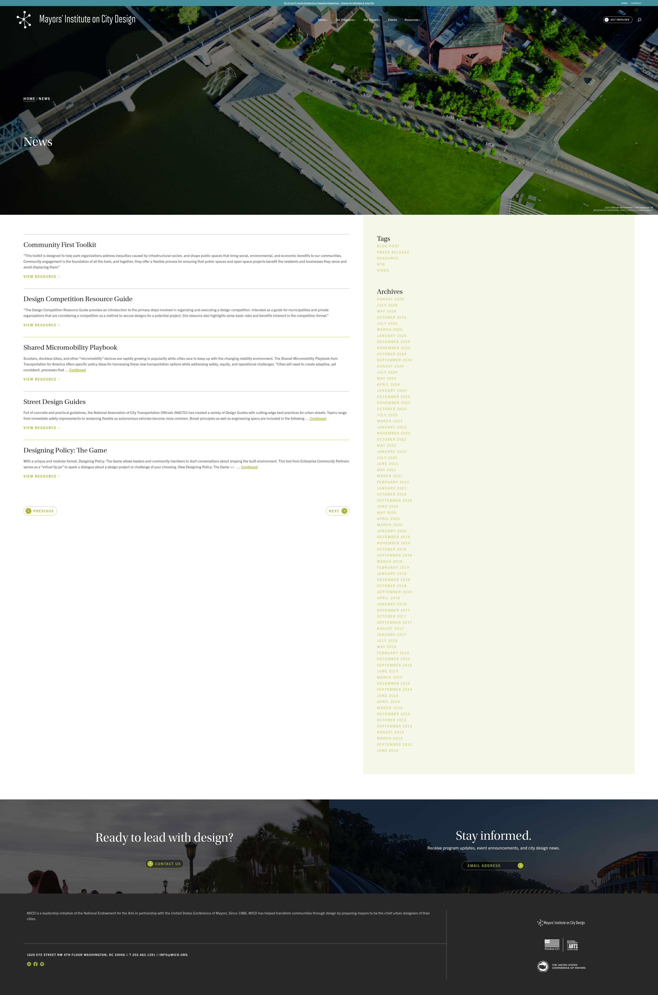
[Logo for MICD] (561, 923)
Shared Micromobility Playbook (70, 347)
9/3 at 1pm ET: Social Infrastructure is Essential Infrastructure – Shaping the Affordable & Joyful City (329, 3)
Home (29, 98)
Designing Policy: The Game (65, 450)
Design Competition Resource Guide (77, 299)
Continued (77, 369)
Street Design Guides (54, 402)
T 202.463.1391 (142, 955)
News (44, 98)
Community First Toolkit (59, 245)
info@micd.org (174, 955)
